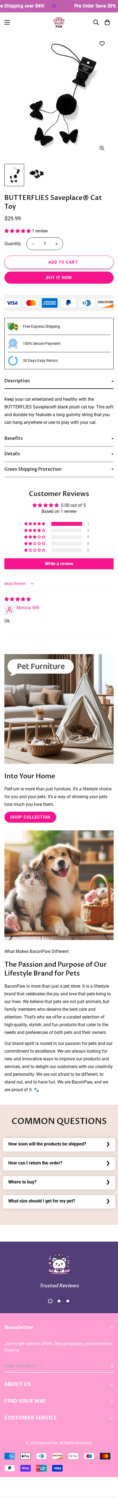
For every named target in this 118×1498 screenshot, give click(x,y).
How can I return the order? (35, 1163)
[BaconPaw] (59, 22)
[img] (17, 599)
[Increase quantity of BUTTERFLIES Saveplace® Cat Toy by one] (56, 244)
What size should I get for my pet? (41, 1201)
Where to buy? (22, 1182)
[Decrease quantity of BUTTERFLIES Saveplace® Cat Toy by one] (33, 244)
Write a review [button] (59, 563)
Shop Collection (30, 817)
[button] (107, 22)
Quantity (12, 243)
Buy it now (59, 277)
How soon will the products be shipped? (47, 1144)
